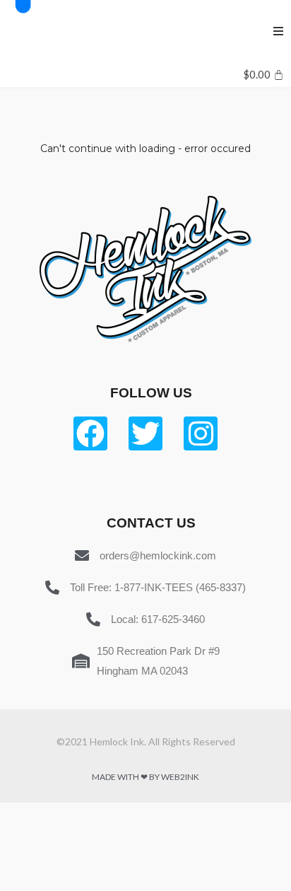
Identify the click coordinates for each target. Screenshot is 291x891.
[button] (278, 31)
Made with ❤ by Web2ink (145, 776)
